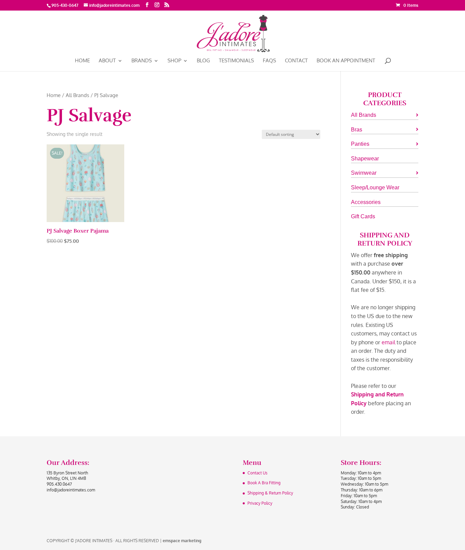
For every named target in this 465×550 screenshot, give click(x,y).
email (388, 342)
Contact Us (257, 472)
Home (82, 61)
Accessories (366, 202)
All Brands (77, 95)
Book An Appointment (346, 61)
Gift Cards (363, 216)
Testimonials (236, 61)
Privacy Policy (259, 503)
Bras (356, 129)
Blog (203, 61)
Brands (141, 61)
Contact (296, 61)
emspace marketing (182, 540)
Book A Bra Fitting (263, 482)
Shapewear (365, 158)
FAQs (269, 61)
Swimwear (363, 173)
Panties (360, 144)
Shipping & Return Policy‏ (270, 493)
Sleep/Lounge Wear (375, 187)
